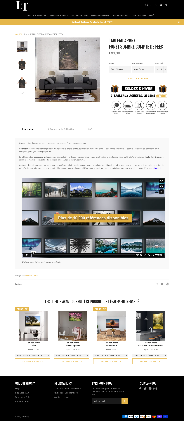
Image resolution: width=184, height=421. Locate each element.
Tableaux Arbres (31, 275)
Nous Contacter (22, 401)
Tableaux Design (58, 15)
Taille (111, 63)
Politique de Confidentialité (66, 392)
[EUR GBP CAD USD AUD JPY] (147, 6)
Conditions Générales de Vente (67, 388)
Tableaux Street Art (37, 15)
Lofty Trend (25, 417)
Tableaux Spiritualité (143, 15)
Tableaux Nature (120, 15)
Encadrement (137, 63)
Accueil (18, 34)
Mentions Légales (61, 397)
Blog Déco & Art (22, 392)
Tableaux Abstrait (100, 15)
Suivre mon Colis (22, 397)
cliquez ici (157, 168)
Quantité (159, 63)
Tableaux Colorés (79, 15)
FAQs (17, 388)
